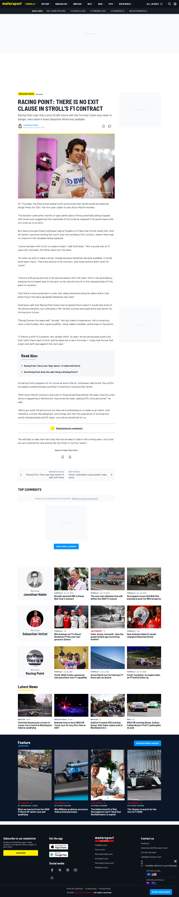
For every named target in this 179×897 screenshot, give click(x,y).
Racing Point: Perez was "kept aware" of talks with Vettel (52, 365)
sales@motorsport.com (151, 857)
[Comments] (110, 126)
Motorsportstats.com (104, 863)
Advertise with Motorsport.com (154, 848)
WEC (90, 4)
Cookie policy (90, 888)
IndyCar (77, 4)
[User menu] (175, 4)
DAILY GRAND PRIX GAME (55, 11)
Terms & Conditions (74, 888)
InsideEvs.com (101, 845)
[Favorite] (103, 126)
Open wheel (125, 4)
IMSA (100, 4)
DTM (111, 4)
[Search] (169, 4)
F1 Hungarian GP (117, 11)
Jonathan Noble (30, 125)
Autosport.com (101, 858)
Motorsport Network (84, 892)
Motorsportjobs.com (104, 854)
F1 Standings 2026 (98, 11)
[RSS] (52, 878)
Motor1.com (100, 849)
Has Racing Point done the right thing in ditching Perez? (51, 372)
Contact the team (148, 852)
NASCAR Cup (61, 4)
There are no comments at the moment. (66, 498)
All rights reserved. (103, 892)
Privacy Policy (104, 888)
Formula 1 (30, 4)
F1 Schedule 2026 (77, 11)
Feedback (145, 843)
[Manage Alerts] (70, 457)
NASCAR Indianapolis (138, 11)
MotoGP (45, 4)
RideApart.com (101, 867)
